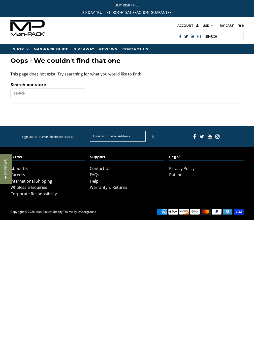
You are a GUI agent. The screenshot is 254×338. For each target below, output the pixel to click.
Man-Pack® (43, 212)
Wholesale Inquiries (28, 187)
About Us (19, 168)
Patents (176, 174)
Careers (17, 174)
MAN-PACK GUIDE (51, 49)
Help (94, 181)
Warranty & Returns (108, 187)
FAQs (94, 174)
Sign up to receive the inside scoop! (47, 136)
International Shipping (31, 181)
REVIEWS (108, 49)
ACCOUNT (185, 25)
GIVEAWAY (83, 49)
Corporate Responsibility (33, 193)
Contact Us (100, 168)
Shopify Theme (62, 212)
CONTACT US (135, 49)
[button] (6, 169)
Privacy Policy (181, 168)
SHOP (18, 49)
